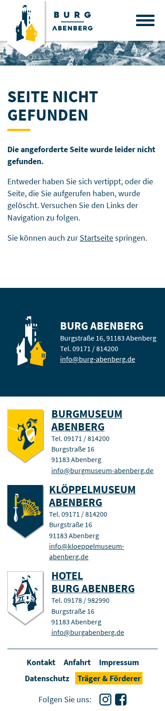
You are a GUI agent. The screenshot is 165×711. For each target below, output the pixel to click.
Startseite (96, 237)
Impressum (119, 662)
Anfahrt (77, 662)
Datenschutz (47, 678)
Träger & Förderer (109, 678)
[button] (145, 20)
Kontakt (41, 662)
